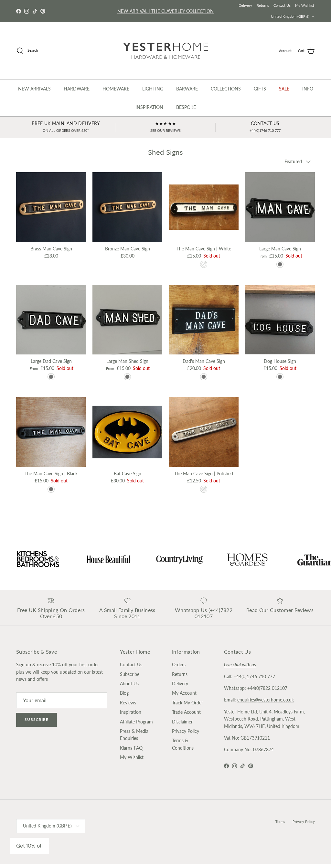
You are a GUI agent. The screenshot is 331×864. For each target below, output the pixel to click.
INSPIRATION (149, 107)
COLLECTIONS (226, 88)
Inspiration (130, 712)
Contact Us (282, 5)
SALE (284, 88)
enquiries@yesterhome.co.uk (265, 699)
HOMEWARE (115, 88)
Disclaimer (182, 721)
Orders (179, 664)
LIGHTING (152, 88)
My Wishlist (304, 5)
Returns (263, 5)
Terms (280, 821)
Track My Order (187, 702)
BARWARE (187, 88)
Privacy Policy (185, 731)
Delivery (245, 5)
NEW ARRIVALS (34, 88)
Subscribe (36, 719)
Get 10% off (29, 845)
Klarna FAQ (131, 748)
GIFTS (260, 88)
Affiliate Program (136, 721)
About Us (129, 683)
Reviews (128, 702)
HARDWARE (77, 88)
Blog (124, 693)
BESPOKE (186, 107)
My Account (184, 693)
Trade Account (186, 712)
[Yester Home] (165, 51)
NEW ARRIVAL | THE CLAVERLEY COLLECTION (165, 11)
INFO (307, 88)
